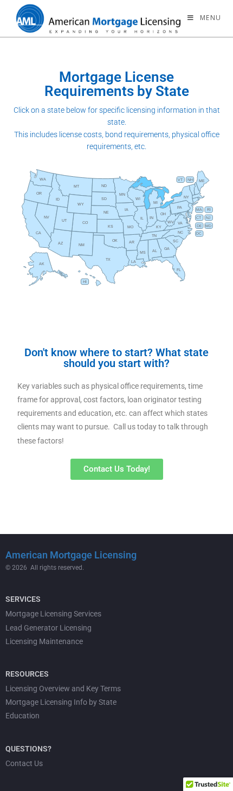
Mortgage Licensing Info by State (60, 702)
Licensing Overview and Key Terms (63, 688)
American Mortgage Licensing (71, 555)
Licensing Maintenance (44, 641)
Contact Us (24, 763)
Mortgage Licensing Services (53, 613)
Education (22, 715)
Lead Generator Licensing (48, 627)
